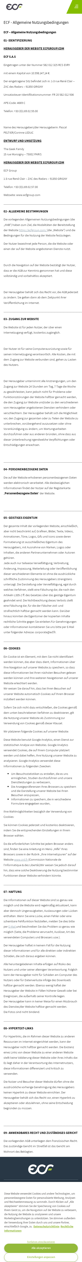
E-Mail (12, 926)
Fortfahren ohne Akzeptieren (41, 1241)
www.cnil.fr (21, 859)
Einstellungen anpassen (41, 1257)
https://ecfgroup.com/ (33, 230)
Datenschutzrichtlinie (46, 1226)
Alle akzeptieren (41, 1248)
